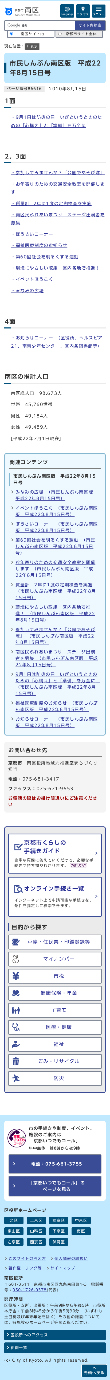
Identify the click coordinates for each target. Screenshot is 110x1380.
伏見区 (59, 1242)
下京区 (59, 1231)
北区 (14, 1220)
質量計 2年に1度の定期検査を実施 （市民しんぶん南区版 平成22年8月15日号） (56, 591)
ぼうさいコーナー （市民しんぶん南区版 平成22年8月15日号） (56, 527)
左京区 (59, 1220)
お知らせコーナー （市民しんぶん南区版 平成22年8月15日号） (56, 722)
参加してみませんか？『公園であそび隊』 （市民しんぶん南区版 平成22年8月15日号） (55, 635)
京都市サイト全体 (81, 34)
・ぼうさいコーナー (32, 234)
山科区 (36, 1231)
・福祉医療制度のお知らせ (39, 245)
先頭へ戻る (94, 1373)
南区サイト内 (32, 34)
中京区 (81, 1220)
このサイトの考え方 (27, 1258)
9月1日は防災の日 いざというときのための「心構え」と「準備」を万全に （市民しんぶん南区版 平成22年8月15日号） (57, 684)
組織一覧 (19, 1348)
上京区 (36, 1220)
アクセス (83, 14)
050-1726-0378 (30, 1290)
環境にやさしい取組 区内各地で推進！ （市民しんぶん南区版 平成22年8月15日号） (55, 613)
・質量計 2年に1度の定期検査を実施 (51, 203)
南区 (81, 1231)
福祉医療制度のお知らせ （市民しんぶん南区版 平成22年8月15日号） (56, 706)
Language (67, 14)
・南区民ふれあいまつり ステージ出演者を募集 (58, 219)
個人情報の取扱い (71, 1258)
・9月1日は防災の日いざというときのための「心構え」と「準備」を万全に (56, 121)
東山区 (14, 1231)
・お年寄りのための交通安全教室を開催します (58, 188)
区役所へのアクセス (29, 1335)
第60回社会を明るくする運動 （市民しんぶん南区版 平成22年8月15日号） (55, 546)
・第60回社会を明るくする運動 (45, 257)
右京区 (14, 1242)
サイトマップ (63, 1268)
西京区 (36, 1242)
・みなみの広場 (27, 291)
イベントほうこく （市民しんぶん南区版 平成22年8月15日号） (56, 511)
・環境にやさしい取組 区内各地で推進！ (55, 268)
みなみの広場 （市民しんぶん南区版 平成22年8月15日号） (56, 495)
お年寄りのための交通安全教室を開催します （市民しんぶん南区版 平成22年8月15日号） (55, 568)
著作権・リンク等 (25, 1268)
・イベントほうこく (32, 279)
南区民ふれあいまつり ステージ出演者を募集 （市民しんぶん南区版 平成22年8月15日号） (56, 658)
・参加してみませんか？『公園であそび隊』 (58, 173)
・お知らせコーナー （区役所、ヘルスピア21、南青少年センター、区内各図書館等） (57, 342)
